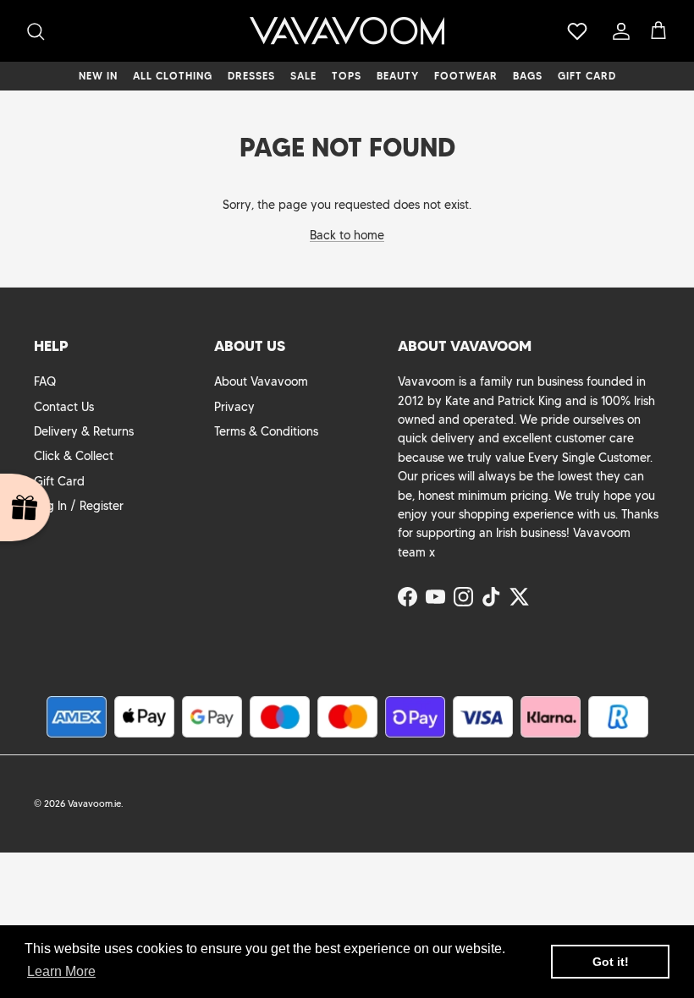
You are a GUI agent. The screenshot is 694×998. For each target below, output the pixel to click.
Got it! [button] (610, 961)
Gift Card (59, 481)
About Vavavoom (261, 381)
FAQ (45, 381)
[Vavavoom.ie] (347, 31)
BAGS (528, 75)
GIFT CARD (587, 75)
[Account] (617, 31)
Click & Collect (73, 455)
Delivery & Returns (84, 431)
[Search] (35, 31)
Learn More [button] (61, 971)
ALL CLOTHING (172, 75)
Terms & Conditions (266, 431)
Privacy (234, 406)
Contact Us (64, 406)
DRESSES (251, 75)
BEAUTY (398, 75)
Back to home (347, 235)
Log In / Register (79, 505)
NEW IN (98, 75)
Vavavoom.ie (94, 803)
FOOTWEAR (466, 75)
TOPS (346, 75)
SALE (303, 75)
